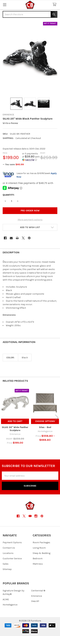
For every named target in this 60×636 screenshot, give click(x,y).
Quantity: (8, 194)
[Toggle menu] (4, 4)
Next (56, 417)
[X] (23, 238)
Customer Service (12, 558)
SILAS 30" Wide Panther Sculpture (15, 429)
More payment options (30, 219)
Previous (3, 417)
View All (35, 601)
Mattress (38, 563)
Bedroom (37, 558)
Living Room (39, 547)
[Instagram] (35, 516)
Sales (5, 563)
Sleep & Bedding (41, 553)
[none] (30, 58)
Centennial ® (38, 590)
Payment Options (12, 542)
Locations (8, 553)
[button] (31, 156)
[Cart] (55, 4)
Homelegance (10, 604)
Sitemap (7, 569)
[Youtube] (30, 516)
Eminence (36, 596)
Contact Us (9, 547)
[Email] (11, 238)
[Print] (17, 238)
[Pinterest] (29, 238)
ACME (6, 599)
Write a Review (10, 123)
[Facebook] (5, 238)
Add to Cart (15, 421)
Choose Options (45, 421)
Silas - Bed (45, 427)
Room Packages (41, 542)
